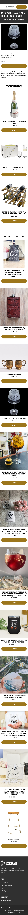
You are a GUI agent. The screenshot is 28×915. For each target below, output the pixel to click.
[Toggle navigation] (3, 6)
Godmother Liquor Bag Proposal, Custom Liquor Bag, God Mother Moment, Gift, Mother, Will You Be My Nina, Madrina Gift (14, 272)
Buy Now (14, 66)
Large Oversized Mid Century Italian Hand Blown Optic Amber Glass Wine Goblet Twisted (14, 474)
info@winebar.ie (5, 2)
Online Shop (21, 7)
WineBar (6, 882)
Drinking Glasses (12, 53)
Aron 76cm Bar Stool (14, 839)
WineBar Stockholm (9, 888)
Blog (5, 891)
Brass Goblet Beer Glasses (14, 374)
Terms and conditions (19, 910)
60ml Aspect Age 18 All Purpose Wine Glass (14, 418)
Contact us (9, 910)
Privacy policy (11, 912)
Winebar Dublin (8, 885)
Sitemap (18, 912)
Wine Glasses (20, 53)
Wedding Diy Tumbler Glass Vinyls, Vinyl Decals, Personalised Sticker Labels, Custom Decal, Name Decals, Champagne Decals (14, 531)
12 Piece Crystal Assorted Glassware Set (14, 168)
